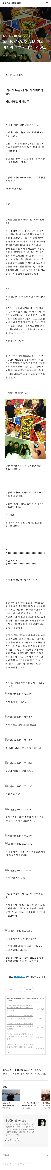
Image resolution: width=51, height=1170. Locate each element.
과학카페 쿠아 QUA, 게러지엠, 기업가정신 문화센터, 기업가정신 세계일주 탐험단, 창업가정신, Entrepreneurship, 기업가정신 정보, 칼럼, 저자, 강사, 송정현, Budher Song (20, 1129)
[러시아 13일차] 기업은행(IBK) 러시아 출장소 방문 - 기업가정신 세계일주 (20, 1046)
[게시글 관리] (19, 989)
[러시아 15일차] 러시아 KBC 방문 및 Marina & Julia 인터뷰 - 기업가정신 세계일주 (20, 1026)
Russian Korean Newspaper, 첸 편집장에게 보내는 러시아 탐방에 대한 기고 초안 (20, 1007)
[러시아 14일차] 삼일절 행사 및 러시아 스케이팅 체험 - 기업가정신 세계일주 (20, 1036)
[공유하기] (15, 989)
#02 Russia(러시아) (29, 998)
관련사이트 (6, 1155)
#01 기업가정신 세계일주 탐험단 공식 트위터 (18, 1164)
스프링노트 (19, 976)
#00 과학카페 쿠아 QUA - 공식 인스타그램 (18, 1160)
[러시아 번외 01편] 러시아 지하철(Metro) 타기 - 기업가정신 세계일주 (20, 1017)
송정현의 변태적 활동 (12, 3)
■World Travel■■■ (14, 998)
